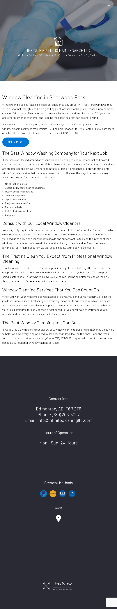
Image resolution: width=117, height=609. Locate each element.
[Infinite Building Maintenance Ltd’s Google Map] (58, 519)
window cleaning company (65, 160)
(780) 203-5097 (66, 414)
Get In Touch (16, 142)
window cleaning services (17, 128)
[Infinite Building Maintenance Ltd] (58, 40)
